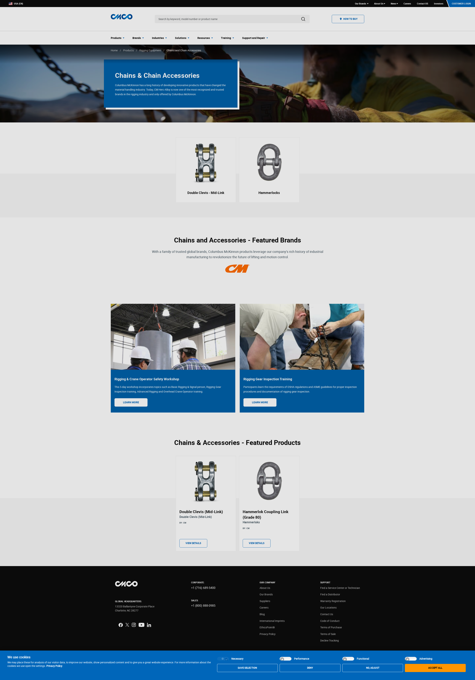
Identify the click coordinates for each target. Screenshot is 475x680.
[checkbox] (223, 659)
